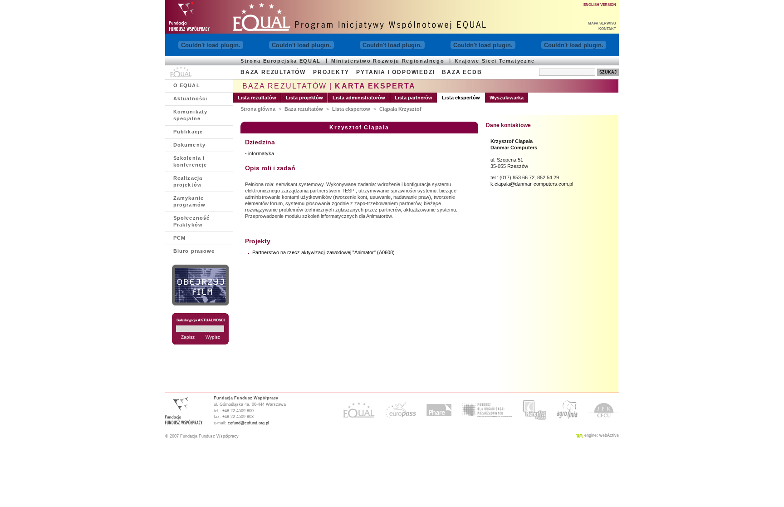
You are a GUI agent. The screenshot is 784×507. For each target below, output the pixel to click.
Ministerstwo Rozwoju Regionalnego (387, 61)
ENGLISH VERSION (599, 5)
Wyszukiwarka (507, 97)
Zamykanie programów (189, 201)
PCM (179, 238)
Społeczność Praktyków (191, 221)
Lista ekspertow (351, 109)
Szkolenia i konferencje (190, 161)
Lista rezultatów (257, 97)
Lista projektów (304, 97)
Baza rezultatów (303, 109)
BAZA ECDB (462, 72)
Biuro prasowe (194, 251)
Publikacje (188, 131)
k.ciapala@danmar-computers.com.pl (531, 184)
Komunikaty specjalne (190, 115)
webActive (609, 435)
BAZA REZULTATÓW (273, 72)
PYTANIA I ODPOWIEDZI (395, 72)
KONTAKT (607, 29)
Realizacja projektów (187, 181)
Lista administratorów (359, 97)
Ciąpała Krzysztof (400, 109)
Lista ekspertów (461, 97)
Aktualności (190, 98)
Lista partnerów (413, 97)
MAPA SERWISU (602, 23)
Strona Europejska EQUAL (280, 61)
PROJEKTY (331, 72)
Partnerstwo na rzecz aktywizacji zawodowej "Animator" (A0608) (323, 252)
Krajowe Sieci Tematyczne (495, 61)
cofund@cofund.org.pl (248, 423)
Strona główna (257, 109)
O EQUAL (186, 85)
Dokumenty (189, 145)
